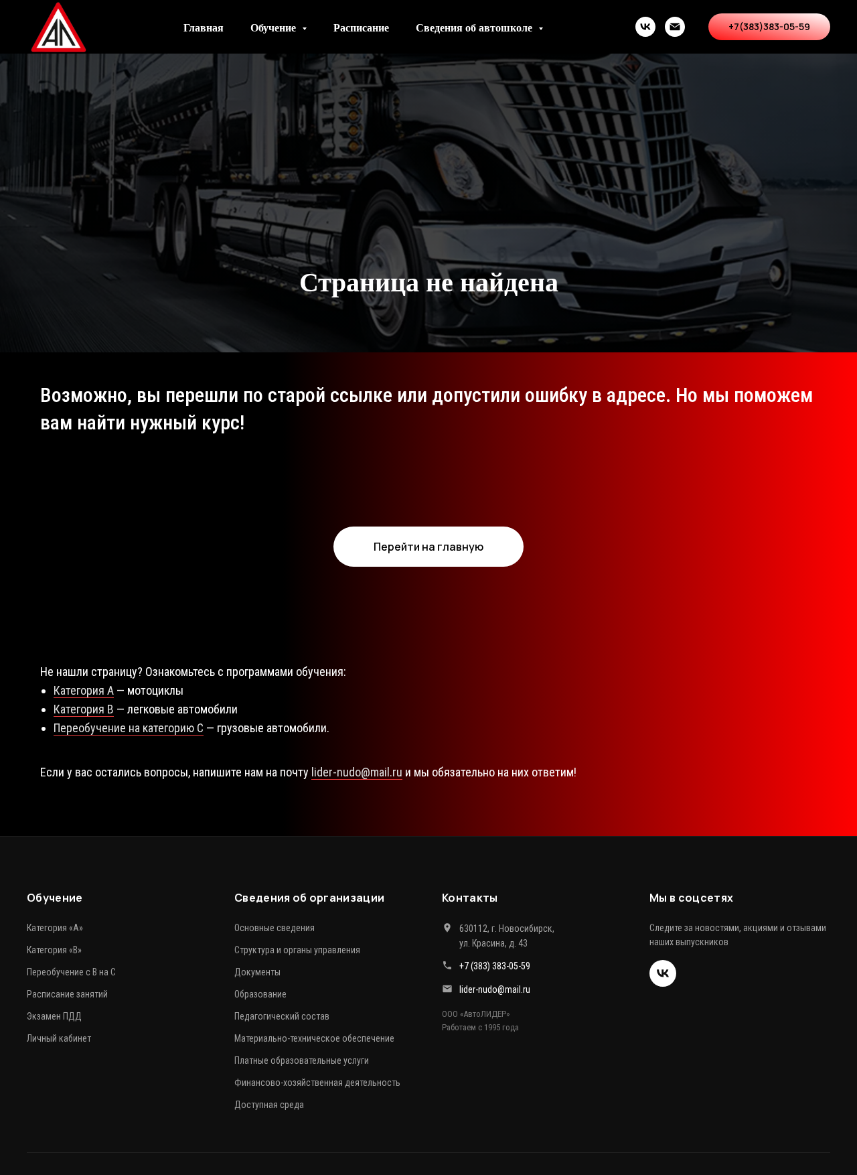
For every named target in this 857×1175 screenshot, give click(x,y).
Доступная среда (269, 1104)
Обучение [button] (274, 27)
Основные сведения (274, 927)
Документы (257, 972)
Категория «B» (54, 950)
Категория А (84, 690)
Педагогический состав (281, 1016)
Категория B (84, 709)
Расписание (361, 27)
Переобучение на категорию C (129, 728)
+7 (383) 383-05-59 (494, 966)
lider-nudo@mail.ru (356, 772)
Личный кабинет (59, 1038)
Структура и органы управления (297, 950)
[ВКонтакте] (662, 973)
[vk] (645, 27)
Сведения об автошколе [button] (475, 27)
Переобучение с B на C (71, 972)
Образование (260, 994)
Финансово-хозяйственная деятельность (317, 1082)
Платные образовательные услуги (301, 1060)
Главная (203, 27)
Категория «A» (55, 927)
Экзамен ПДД (54, 1016)
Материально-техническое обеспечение (314, 1038)
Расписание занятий (67, 994)
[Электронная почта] (675, 27)
